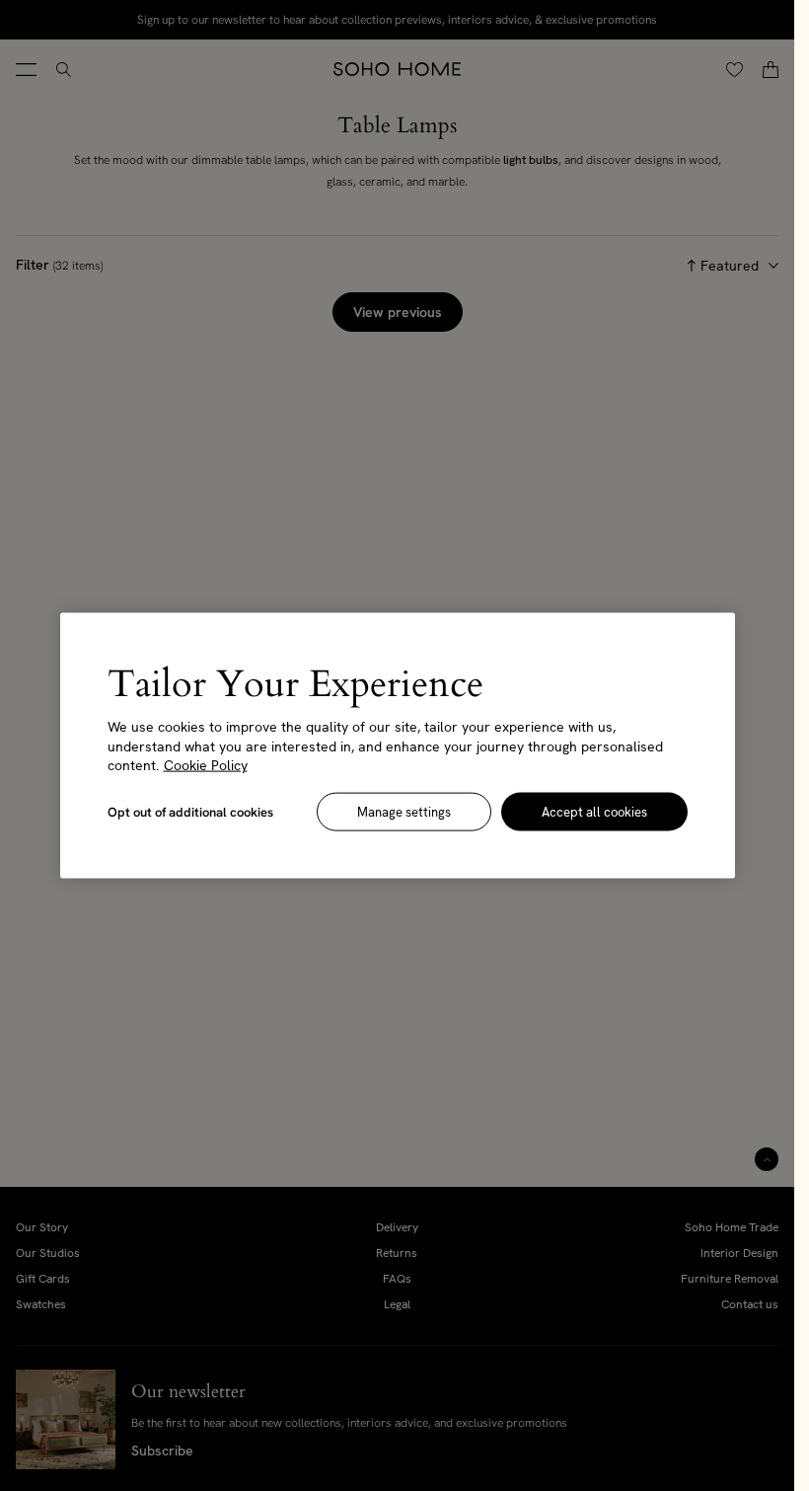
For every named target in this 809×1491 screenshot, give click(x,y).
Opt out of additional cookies (190, 811)
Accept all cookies (594, 811)
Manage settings (404, 811)
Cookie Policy (206, 765)
